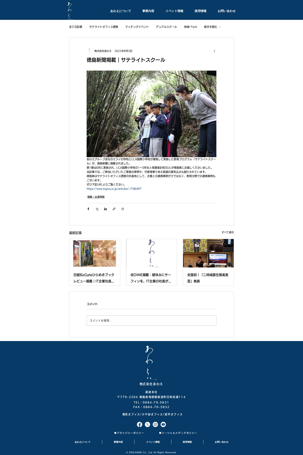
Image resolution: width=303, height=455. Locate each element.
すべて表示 (228, 232)
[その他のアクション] (214, 51)
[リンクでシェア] (114, 209)
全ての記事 (75, 26)
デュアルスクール (166, 26)
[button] (117, 11)
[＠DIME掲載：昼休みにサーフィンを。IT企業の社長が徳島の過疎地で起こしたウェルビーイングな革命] (151, 253)
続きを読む (210, 26)
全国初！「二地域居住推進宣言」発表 (207, 278)
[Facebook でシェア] (88, 209)
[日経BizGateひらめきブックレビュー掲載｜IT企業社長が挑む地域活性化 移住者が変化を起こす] (94, 253)
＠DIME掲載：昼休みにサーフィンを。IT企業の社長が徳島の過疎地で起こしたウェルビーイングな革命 (150, 278)
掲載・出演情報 (96, 197)
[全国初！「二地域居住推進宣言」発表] (208, 253)
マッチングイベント (137, 26)
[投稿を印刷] (122, 209)
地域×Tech (190, 26)
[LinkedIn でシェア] (105, 209)
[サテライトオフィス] (139, 424)
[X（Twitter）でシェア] (97, 209)
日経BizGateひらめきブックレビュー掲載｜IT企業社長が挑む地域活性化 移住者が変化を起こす (94, 278)
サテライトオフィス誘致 (103, 26)
